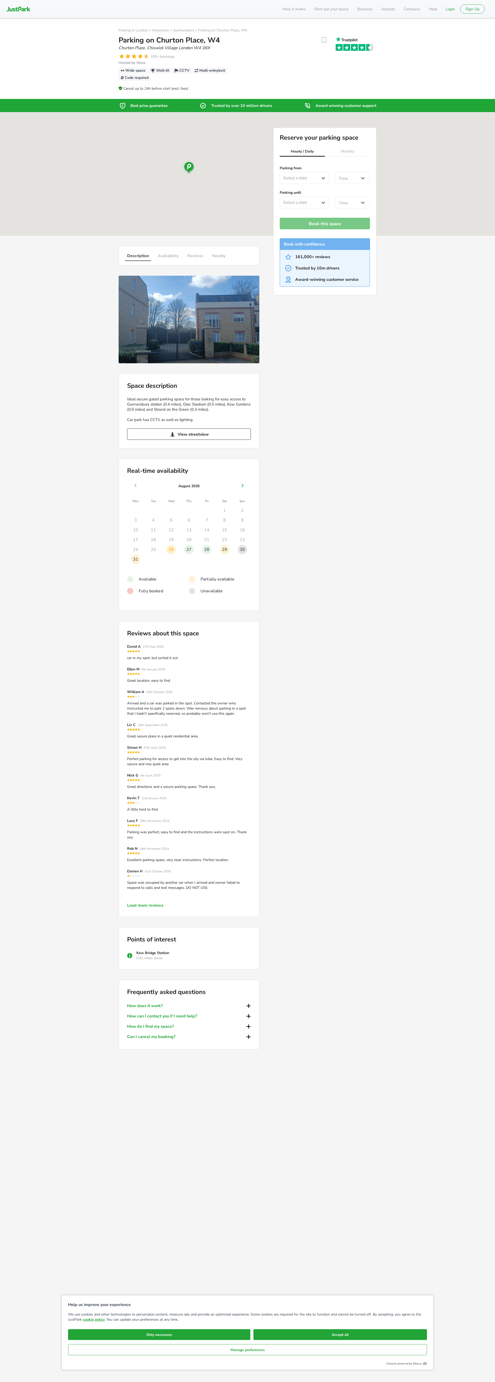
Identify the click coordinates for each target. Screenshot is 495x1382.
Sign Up (473, 9)
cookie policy (94, 1319)
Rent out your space (331, 9)
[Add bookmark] (324, 40)
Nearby (218, 256)
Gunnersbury (183, 30)
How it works (294, 9)
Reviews (195, 256)
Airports (388, 9)
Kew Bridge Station (152, 952)
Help (433, 9)
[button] (302, 152)
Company (412, 9)
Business (365, 9)
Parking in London (133, 30)
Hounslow (160, 30)
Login (450, 9)
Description (138, 256)
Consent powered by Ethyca (404, 1364)
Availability (168, 256)
